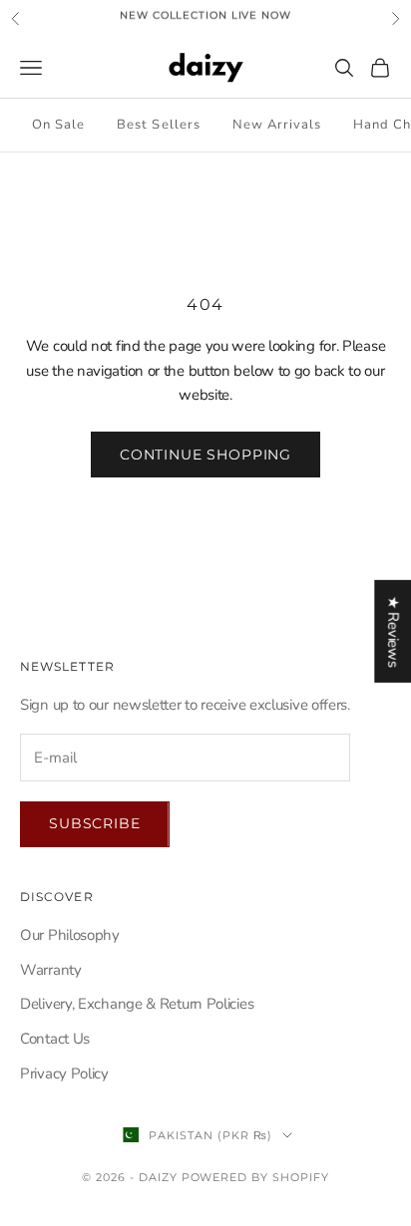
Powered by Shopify (256, 1177)
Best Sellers (158, 125)
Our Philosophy (70, 935)
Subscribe (95, 823)
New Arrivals (276, 125)
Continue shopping (205, 454)
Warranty (51, 970)
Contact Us (55, 1039)
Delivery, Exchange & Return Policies (136, 1004)
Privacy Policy (64, 1073)
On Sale (58, 125)
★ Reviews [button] (393, 631)
